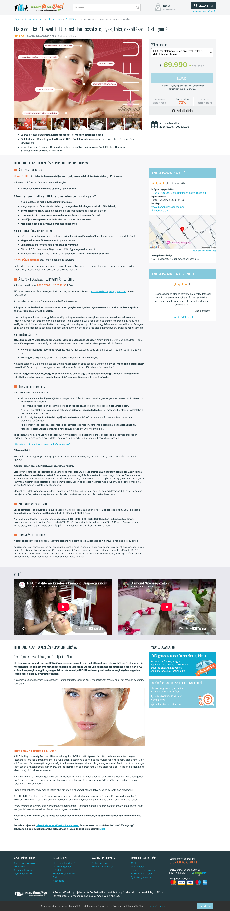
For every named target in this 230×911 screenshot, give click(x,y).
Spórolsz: (205, 99)
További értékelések (182, 317)
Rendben (205, 906)
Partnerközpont (100, 863)
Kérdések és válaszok (65, 873)
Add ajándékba (184, 110)
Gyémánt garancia (140, 877)
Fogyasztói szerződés (142, 870)
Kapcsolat (58, 880)
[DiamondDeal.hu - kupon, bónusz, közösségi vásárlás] (39, 7)
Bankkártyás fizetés (141, 873)
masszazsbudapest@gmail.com (108, 291)
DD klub (57, 870)
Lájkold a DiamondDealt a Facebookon (57, 825)
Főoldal (17, 18)
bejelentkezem (205, 5)
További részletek (155, 906)
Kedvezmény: (182, 99)
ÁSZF (133, 863)
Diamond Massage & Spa (166, 172)
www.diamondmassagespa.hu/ (168, 206)
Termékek (19, 866)
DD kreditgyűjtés (62, 866)
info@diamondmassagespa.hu (189, 192)
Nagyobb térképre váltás (204, 250)
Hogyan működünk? (64, 863)
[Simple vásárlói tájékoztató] (199, 874)
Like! (102, 828)
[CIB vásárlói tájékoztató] (177, 873)
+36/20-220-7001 (161, 192)
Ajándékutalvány (23, 870)
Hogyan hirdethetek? (103, 866)
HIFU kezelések (55, 18)
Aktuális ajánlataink (24, 863)
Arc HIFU (70, 18)
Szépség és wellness (34, 18)
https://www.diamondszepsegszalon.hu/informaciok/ (42, 444)
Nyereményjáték (23, 873)
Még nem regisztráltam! (204, 11)
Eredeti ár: (160, 99)
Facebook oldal (159, 210)
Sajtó (55, 877)
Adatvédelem (137, 866)
